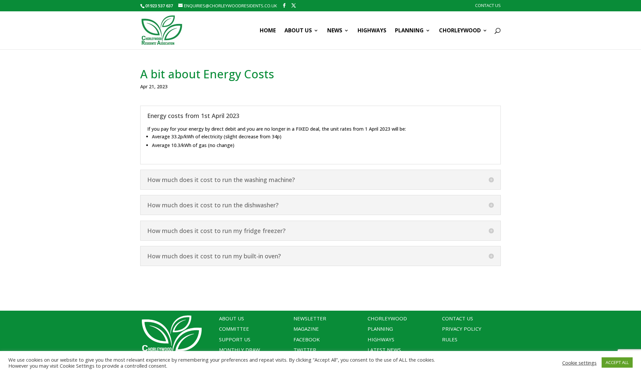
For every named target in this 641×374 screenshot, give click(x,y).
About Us (298, 31)
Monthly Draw (239, 349)
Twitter (304, 349)
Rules (449, 339)
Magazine (306, 328)
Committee (234, 328)
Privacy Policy (461, 328)
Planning (409, 31)
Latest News (384, 349)
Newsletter (309, 318)
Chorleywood (460, 31)
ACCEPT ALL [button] (617, 362)
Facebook (306, 339)
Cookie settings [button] (579, 363)
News (334, 31)
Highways (372, 31)
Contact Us (488, 5)
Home (268, 31)
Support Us (234, 339)
